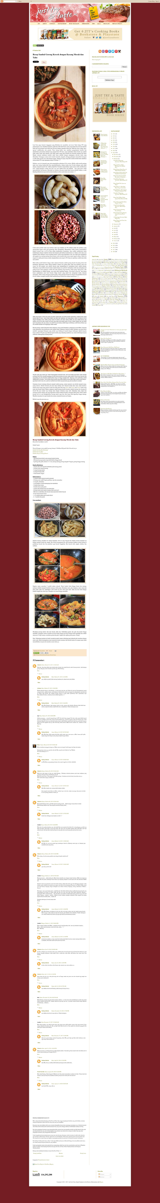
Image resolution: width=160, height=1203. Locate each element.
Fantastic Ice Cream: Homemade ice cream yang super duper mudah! (114, 330)
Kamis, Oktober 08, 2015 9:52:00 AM (50, 771)
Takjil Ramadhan (96, 300)
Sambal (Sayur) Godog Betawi (40, 453)
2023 (114, 136)
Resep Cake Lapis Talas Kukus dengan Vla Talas (120, 202)
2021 (114, 140)
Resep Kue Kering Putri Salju (103, 206)
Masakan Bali (95, 280)
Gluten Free (101, 270)
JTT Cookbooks (105, 275)
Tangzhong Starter (111, 300)
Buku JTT (118, 262)
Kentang (125, 275)
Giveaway (95, 270)
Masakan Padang (115, 284)
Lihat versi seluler (59, 1156)
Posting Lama (83, 1153)
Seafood (94, 298)
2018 (114, 146)
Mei (115, 232)
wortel (93, 305)
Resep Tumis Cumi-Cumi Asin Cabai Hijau (120, 221)
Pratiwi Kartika (40, 1071)
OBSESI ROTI (85, 23)
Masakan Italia (122, 281)
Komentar (102, 1177)
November (116, 156)
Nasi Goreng (108, 290)
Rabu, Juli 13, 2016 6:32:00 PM (49, 974)
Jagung (108, 274)
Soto (94, 299)
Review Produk (118, 294)
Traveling (103, 302)
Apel (100, 259)
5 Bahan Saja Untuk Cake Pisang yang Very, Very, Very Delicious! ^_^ (104, 145)
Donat (103, 268)
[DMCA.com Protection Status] (38, 46)
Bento (96, 261)
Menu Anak (99, 287)
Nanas (126, 288)
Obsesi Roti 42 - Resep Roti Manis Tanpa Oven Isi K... (120, 187)
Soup (99, 299)
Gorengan (108, 270)
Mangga (115, 278)
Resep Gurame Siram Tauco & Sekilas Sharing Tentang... (120, 170)
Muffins (120, 288)
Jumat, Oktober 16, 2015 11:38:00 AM (60, 841)
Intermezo (102, 274)
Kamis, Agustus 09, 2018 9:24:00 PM (53, 1071)
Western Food (109, 303)
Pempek (118, 291)
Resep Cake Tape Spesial (106, 338)
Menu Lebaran (117, 287)
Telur (118, 300)
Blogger (101, 1182)
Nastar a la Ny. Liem (105, 399)
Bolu (105, 261)
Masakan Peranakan (97, 285)
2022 (114, 138)
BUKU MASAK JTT (74, 23)
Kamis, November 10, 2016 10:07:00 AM (49, 997)
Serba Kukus (112, 297)
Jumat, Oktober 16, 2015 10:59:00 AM (60, 785)
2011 (114, 249)
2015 (114, 152)
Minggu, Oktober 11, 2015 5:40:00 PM (49, 923)
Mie (96, 288)
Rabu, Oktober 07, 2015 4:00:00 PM (47, 715)
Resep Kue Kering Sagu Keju (103, 179)
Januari (115, 240)
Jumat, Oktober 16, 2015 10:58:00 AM (60, 759)
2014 (114, 243)
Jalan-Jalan (118, 274)
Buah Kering (106, 262)
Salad (96, 296)
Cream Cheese (101, 267)
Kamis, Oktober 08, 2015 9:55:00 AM (50, 801)
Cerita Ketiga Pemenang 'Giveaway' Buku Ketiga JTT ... (120, 180)
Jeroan (99, 275)
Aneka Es (94, 259)
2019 (114, 144)
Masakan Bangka (104, 280)
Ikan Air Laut (118, 272)
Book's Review (116, 261)
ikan (113, 272)
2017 (114, 148)
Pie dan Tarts (124, 291)
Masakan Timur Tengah (117, 285)
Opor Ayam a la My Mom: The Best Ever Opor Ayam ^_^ (113, 373)
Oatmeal (114, 290)
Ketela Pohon (96, 277)
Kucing (101, 277)
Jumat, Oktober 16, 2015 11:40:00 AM (60, 864)
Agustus (116, 226)
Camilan (93, 265)
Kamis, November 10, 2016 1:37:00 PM (60, 1011)
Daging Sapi (119, 267)
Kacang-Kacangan (46, 655)
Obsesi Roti (122, 290)
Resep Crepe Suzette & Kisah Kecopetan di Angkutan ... (120, 176)
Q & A (99, 23)
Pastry (113, 291)
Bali (118, 259)
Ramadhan (118, 292)
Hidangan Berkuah (39, 655)
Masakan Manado (96, 284)
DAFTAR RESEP (62, 23)
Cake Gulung (104, 263)
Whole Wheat (122, 303)
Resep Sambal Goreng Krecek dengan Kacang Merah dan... (120, 214)
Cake (123, 262)
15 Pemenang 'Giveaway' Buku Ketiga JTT (120, 217)
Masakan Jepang (95, 282)
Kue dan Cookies (108, 277)
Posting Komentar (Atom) (43, 1160)
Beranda (61, 1153)
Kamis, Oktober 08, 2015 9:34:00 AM (49, 744)
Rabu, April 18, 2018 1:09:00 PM (49, 1048)
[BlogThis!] (42, 653)
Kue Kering (119, 277)
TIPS (93, 23)
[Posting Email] (55, 650)
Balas (38, 670)
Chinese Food (123, 265)
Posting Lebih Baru (37, 1153)
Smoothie (125, 297)
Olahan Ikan (95, 291)
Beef (93, 261)
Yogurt (99, 305)
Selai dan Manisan (103, 297)
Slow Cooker (120, 297)
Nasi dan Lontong (99, 290)
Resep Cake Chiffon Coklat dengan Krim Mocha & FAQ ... (120, 198)
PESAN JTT (107, 23)
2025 (114, 134)
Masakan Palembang (123, 284)
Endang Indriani (45, 677)
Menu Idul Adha (108, 287)
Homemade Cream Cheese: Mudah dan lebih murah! (104, 188)
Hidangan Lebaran (99, 272)
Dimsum (99, 268)
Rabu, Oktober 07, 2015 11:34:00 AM (50, 665)
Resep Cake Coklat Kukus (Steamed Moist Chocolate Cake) (104, 215)
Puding (111, 293)
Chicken (108, 265)
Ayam (105, 259)
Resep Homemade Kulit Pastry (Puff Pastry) (110, 347)
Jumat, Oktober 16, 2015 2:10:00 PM (60, 909)
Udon (100, 303)
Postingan (102, 1174)
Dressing (109, 268)
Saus (112, 296)
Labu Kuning (108, 278)
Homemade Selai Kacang (106, 408)
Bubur (113, 262)
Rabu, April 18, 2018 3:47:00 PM (59, 1060)
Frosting (118, 268)
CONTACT (52, 23)
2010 (114, 251)
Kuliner (102, 278)
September (116, 224)
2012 (114, 247)
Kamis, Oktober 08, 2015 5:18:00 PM (50, 854)
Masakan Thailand (106, 285)
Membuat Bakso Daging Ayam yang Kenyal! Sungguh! (113, 364)
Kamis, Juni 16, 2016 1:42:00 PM (59, 962)
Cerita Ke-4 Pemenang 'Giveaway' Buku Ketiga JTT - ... (120, 161)
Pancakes (103, 291)
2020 (114, 142)
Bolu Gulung (111, 261)
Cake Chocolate (95, 264)
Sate (108, 296)
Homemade (107, 272)
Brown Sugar (123, 261)
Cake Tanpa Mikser (120, 264)
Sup (106, 299)
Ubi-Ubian (125, 302)
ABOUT (45, 23)
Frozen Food (124, 268)
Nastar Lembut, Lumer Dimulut (104, 135)
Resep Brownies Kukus (106, 391)
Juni (115, 230)
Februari (116, 238)
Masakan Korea (113, 282)
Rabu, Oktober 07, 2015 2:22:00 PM (60, 677)
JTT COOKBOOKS (105, 356)
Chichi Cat (104, 265)
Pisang (96, 293)
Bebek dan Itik (123, 259)
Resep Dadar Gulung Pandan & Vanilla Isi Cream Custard (120, 173)
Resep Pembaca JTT (110, 294)
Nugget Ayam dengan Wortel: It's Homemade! (104, 170)
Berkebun (100, 261)
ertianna (39, 688)
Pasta (107, 291)
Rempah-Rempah (101, 294)
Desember (116, 154)
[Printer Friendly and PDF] (36, 653)
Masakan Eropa (100, 281)
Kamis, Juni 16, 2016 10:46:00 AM (49, 949)
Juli (115, 228)
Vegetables (104, 303)
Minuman (102, 288)
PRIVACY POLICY (117, 23)
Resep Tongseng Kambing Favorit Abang (119, 210)
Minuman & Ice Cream (111, 288)
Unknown (39, 665)
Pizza (102, 293)
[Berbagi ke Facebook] (46, 653)
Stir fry (102, 299)
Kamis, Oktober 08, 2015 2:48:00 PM (49, 824)
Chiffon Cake (114, 265)
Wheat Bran (116, 303)
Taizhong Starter (123, 299)
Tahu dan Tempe (53, 655)
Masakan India (106, 281)
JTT (39, 23)
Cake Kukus (110, 264)
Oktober (116, 158)
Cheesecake (98, 265)
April (115, 234)
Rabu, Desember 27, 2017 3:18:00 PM (60, 1035)
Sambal (102, 296)
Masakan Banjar (111, 279)
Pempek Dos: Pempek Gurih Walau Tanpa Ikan (104, 162)
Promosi (107, 292)
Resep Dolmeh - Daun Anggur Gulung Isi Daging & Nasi (120, 190)
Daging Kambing (108, 267)
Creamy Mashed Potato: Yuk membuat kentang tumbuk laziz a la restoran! (104, 198)
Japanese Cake (94, 275)
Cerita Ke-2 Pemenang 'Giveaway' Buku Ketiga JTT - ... (120, 194)
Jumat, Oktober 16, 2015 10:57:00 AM (60, 732)
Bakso (113, 259)
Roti (126, 294)
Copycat (95, 267)
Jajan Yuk (113, 274)
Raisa (38, 745)
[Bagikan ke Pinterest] (48, 653)
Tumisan (111, 302)
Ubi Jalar (118, 302)
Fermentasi (114, 268)
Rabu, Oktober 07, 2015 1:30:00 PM (49, 688)
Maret (115, 236)
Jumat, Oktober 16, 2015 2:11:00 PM (60, 936)
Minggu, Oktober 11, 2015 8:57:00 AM (50, 875)
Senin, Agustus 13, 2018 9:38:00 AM (60, 1083)
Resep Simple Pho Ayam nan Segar (120, 184)
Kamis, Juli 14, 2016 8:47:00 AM (59, 986)
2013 (114, 245)
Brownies (94, 262)
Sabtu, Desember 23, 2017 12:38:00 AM (50, 1022)
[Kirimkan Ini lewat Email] (40, 653)
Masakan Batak (119, 280)
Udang (95, 303)
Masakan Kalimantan (105, 282)
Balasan (40, 673)
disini (67, 387)
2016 (114, 150)
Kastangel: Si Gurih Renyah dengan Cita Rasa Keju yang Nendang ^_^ (104, 154)
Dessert (93, 268)
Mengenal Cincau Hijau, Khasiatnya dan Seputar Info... (119, 166)
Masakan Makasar (123, 282)
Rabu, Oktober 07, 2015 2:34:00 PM (60, 703)
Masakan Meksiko (106, 284)
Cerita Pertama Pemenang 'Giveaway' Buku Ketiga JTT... (119, 206)
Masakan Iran (113, 281)
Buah (100, 262)
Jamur (123, 274)
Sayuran (120, 296)
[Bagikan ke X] (44, 653)
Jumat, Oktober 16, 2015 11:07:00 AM (60, 813)
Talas (104, 300)
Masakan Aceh (123, 278)
